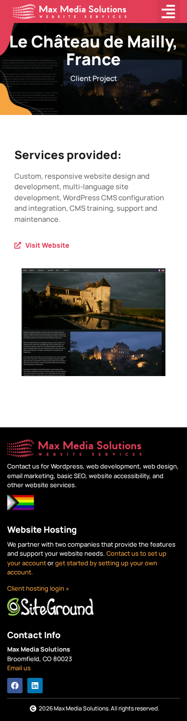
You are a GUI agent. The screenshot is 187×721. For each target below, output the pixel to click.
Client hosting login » (38, 588)
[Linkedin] (35, 685)
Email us (19, 668)
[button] (168, 11)
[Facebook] (15, 685)
